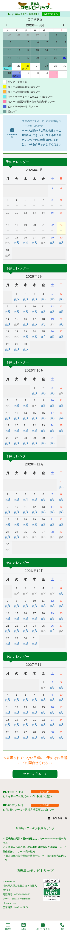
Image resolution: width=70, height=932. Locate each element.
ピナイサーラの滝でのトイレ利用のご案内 (27, 796)
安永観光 (30, 851)
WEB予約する (51, 14)
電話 (62, 929)
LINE (23, 929)
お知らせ (44, 792)
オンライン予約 (42, 929)
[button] (35, 774)
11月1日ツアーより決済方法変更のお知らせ (28, 809)
